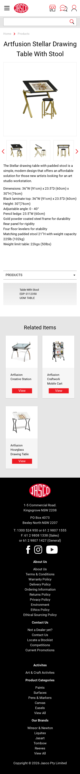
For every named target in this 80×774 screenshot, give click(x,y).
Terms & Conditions (40, 574)
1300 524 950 (27, 530)
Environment (40, 605)
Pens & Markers (40, 698)
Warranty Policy (40, 579)
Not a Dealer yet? (40, 630)
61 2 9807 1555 (54, 530)
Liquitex (40, 733)
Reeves (40, 748)
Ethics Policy (40, 610)
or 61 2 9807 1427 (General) (40, 540)
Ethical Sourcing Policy (40, 615)
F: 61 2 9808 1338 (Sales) (40, 535)
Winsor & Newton (40, 728)
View (22, 391)
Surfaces (40, 693)
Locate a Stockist (40, 640)
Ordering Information (40, 589)
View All (40, 713)
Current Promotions (40, 650)
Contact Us (40, 635)
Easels (40, 708)
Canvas (40, 703)
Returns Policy (40, 594)
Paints (40, 688)
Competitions (40, 645)
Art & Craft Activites (40, 672)
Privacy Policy (40, 600)
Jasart (40, 738)
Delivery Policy (40, 584)
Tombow (40, 743)
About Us (40, 569)
